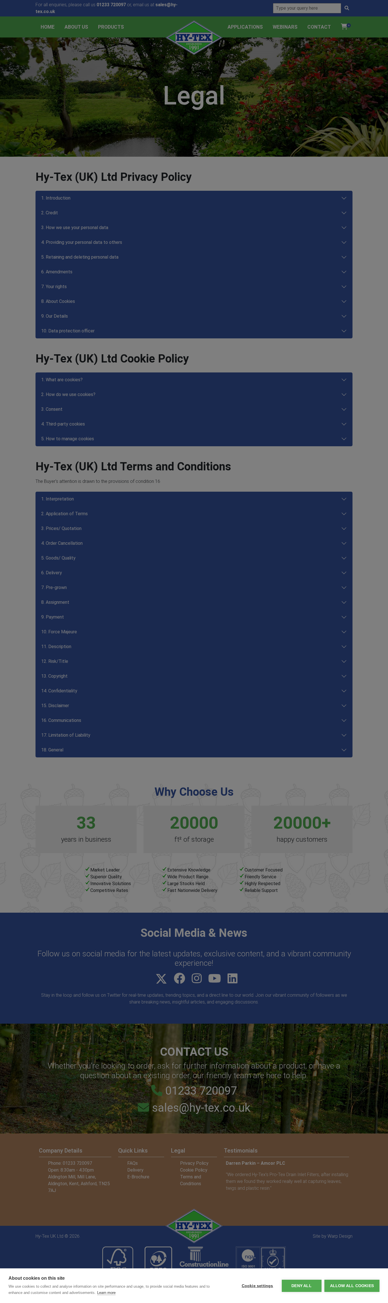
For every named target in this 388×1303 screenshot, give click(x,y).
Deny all (301, 1286)
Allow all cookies (352, 1286)
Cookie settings (257, 1286)
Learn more (106, 1293)
